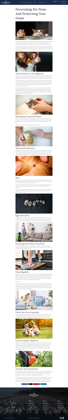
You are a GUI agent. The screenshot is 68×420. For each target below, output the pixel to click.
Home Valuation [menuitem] (32, 405)
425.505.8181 (63, 1)
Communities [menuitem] (40, 2)
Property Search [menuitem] (46, 407)
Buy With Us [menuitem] (45, 403)
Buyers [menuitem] (30, 2)
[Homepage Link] (6, 2)
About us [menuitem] (59, 403)
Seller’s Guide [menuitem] (31, 408)
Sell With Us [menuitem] (31, 403)
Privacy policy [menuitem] (8, 418)
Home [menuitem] (22, 2)
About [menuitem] (45, 2)
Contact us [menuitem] (59, 408)
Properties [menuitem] (26, 2)
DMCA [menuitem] (5, 418)
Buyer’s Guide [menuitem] (46, 408)
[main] (34, 196)
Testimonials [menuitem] (60, 405)
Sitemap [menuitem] (13, 418)
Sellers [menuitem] (35, 2)
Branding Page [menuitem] (60, 407)
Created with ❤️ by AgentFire (34, 418)
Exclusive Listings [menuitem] (32, 407)
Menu (65, 3)
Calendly (57, 1)
